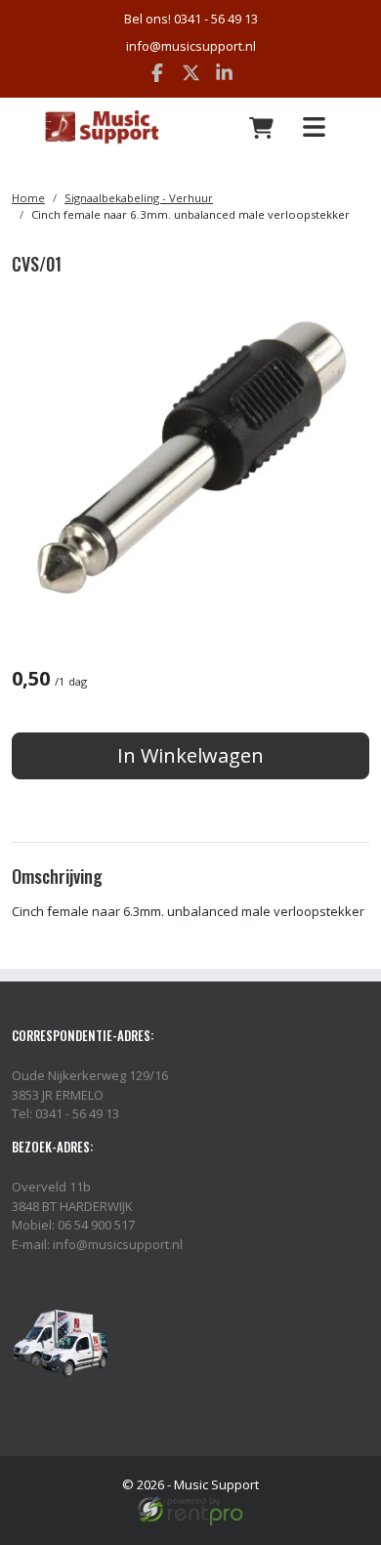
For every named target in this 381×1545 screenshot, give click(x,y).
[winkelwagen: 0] (262, 128)
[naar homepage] (101, 127)
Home (28, 197)
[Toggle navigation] (313, 127)
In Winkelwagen (190, 755)
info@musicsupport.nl (191, 46)
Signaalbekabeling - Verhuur (138, 197)
